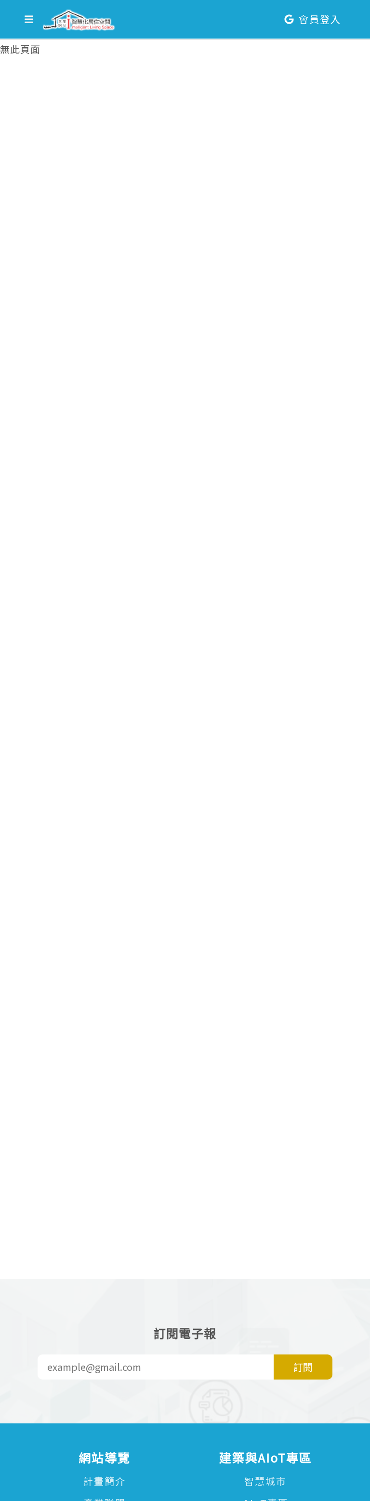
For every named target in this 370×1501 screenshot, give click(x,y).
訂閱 (303, 1367)
